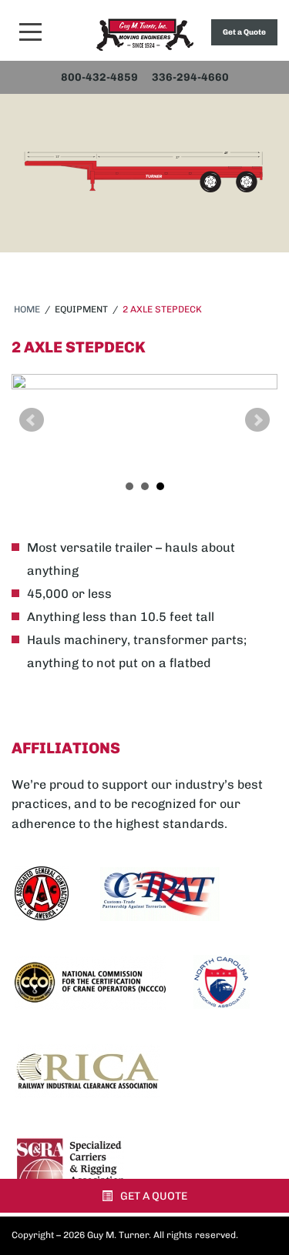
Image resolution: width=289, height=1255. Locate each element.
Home (27, 309)
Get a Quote (244, 32)
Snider (144, 34)
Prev (31, 420)
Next (257, 420)
